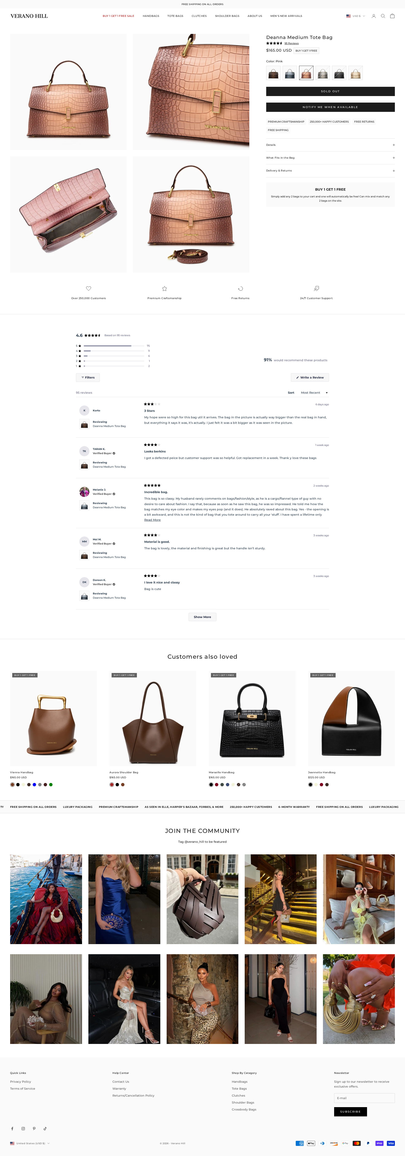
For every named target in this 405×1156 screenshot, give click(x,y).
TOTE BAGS (175, 15)
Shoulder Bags (243, 1102)
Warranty (119, 1088)
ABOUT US (255, 15)
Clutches (238, 1095)
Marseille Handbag (221, 772)
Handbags (239, 1082)
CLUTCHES (199, 15)
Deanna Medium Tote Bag (109, 426)
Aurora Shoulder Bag (123, 772)
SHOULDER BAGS (227, 15)
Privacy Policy (20, 1082)
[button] (113, 346)
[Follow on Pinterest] (34, 1129)
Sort (291, 393)
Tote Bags (239, 1088)
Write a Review (314, 378)
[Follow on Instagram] (23, 1129)
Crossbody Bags (244, 1109)
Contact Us (120, 1082)
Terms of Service (22, 1088)
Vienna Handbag (21, 772)
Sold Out (330, 91)
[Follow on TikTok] (45, 1129)
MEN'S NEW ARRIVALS (286, 15)
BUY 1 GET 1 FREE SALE (118, 15)
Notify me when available (330, 107)
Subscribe (350, 1111)
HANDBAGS (151, 15)
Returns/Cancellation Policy (133, 1095)
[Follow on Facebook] (12, 1129)
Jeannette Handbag (321, 772)
